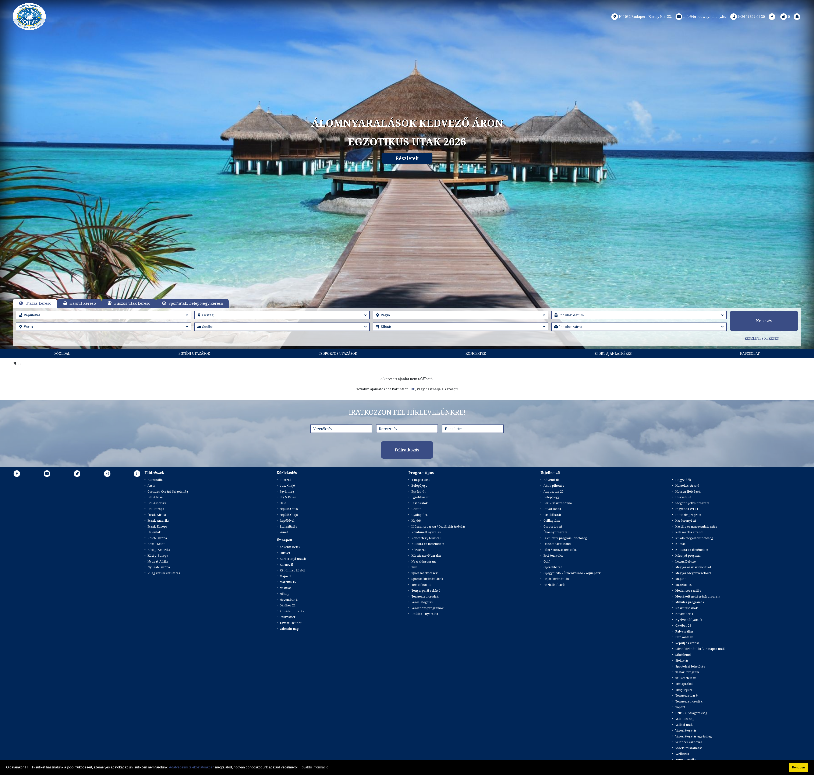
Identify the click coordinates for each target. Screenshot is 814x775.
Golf (546, 561)
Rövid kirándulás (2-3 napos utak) (700, 649)
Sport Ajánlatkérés (613, 353)
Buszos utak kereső (132, 303)
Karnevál (286, 565)
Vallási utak (684, 725)
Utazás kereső (38, 303)
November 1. (289, 600)
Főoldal (62, 353)
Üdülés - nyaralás (424, 614)
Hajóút (416, 520)
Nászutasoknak (686, 608)
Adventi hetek (290, 547)
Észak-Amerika (158, 520)
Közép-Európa (158, 555)
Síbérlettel (683, 655)
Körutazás (418, 550)
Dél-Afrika (155, 497)
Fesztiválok (419, 503)
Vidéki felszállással (689, 748)
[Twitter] (77, 473)
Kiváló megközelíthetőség (694, 538)
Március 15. (288, 582)
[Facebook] (772, 16)
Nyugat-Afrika (158, 561)
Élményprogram (555, 532)
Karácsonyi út (685, 520)
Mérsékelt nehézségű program (697, 596)
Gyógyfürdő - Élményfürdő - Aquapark (572, 573)
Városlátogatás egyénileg (693, 736)
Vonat (284, 532)
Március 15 (683, 585)
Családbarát (552, 515)
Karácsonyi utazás (293, 559)
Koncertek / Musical (426, 538)
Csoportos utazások (337, 353)
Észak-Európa (157, 526)
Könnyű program (688, 555)
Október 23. (288, 605)
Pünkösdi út (684, 637)
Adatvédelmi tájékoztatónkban (191, 767)
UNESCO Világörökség (691, 713)
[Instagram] (107, 473)
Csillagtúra (552, 520)
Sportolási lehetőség (690, 666)
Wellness (682, 754)
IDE (412, 389)
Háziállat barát (554, 585)
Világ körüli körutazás (164, 573)
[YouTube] (47, 473)
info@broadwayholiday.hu (704, 16)
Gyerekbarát (553, 567)
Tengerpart (683, 690)
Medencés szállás (688, 590)
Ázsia (151, 485)
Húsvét (285, 553)
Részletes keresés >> (764, 338)
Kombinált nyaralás (426, 532)
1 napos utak (420, 480)
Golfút (416, 509)
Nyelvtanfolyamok (688, 620)
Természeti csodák (424, 596)
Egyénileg (287, 491)
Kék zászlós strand (689, 532)
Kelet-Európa (157, 538)
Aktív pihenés (554, 485)
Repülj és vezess (687, 643)
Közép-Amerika (159, 550)
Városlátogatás (422, 602)
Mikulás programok (689, 602)
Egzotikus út (420, 497)
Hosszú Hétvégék (687, 491)
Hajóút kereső (83, 303)
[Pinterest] (137, 473)
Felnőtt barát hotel (557, 544)
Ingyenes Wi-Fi (686, 509)
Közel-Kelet (156, 544)
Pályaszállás (684, 631)
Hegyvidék (683, 480)
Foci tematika (553, 555)
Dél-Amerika (157, 503)
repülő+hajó (289, 515)
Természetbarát (686, 695)
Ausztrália (155, 480)
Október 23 (683, 625)
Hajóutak (154, 532)
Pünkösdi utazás (292, 611)
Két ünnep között (292, 570)
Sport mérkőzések (424, 573)
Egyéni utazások (194, 353)
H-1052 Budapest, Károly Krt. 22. (645, 16)
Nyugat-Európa (159, 567)
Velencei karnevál (688, 742)
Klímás (680, 544)
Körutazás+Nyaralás (426, 555)
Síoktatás (682, 660)
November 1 (684, 614)
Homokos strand (687, 485)
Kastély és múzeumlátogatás (696, 526)
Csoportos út (553, 526)
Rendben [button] (798, 767)
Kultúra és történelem (427, 544)
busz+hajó (287, 485)
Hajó (283, 503)
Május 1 (681, 579)
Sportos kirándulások (427, 579)
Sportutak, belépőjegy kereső (196, 303)
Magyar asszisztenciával (693, 567)
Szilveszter (287, 617)
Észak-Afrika (157, 515)
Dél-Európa (156, 509)
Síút (414, 567)
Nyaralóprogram (423, 561)
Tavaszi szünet (290, 623)
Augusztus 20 (553, 491)
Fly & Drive (288, 497)
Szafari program (687, 672)
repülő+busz (289, 509)
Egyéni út (418, 491)
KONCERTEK (476, 353)
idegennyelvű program (692, 503)
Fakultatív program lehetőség (565, 538)
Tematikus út (421, 585)
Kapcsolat (750, 353)
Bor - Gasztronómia (558, 503)
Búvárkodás (552, 509)
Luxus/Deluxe (685, 561)
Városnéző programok (427, 608)
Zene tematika (685, 760)
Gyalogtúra (419, 515)
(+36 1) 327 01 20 (751, 16)
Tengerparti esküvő (425, 590)
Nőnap (284, 594)
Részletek (406, 158)
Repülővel (287, 520)
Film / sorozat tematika (560, 550)
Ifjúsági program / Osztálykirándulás (438, 526)
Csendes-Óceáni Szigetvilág (168, 491)
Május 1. (286, 576)
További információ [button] (314, 767)
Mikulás (285, 588)
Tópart (680, 707)
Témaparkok (684, 684)
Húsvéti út (683, 497)
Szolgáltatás (288, 526)
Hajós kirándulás (556, 579)
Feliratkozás (407, 450)
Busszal (285, 480)
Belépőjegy (419, 485)
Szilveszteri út (685, 678)
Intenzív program (688, 515)
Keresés (764, 321)
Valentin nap (289, 629)
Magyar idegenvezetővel (693, 573)
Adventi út (551, 480)
